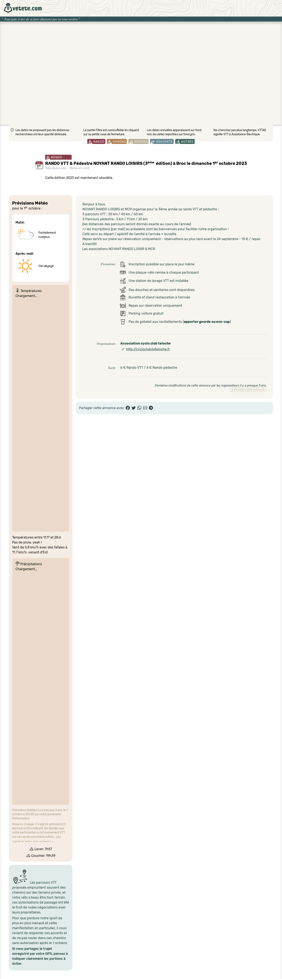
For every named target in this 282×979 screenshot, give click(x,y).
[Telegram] (151, 408)
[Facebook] (128, 408)
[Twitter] (134, 408)
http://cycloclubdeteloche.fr (148, 349)
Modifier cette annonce (249, 389)
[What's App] (139, 408)
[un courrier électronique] (145, 408)
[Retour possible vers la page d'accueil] (23, 8)
